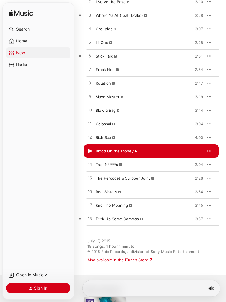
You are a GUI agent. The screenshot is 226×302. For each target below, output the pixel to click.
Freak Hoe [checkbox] (105, 69)
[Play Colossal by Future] (90, 124)
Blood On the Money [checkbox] (115, 151)
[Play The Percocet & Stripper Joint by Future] (90, 178)
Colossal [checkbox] (103, 124)
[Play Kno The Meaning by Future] (90, 205)
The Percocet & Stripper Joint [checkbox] (123, 178)
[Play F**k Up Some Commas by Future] (90, 218)
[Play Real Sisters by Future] (90, 191)
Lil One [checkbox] (102, 42)
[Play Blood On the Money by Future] (90, 151)
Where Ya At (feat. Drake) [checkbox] (119, 15)
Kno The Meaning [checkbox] (112, 205)
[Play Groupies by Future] (90, 29)
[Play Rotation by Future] (90, 83)
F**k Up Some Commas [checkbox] (117, 218)
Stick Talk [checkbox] (104, 56)
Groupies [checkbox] (104, 29)
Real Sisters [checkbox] (106, 191)
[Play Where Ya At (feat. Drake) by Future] (90, 15)
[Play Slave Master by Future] (90, 96)
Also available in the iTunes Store (117, 259)
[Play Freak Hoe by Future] (90, 69)
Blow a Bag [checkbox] (106, 110)
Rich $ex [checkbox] (103, 137)
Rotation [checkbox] (103, 83)
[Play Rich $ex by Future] (90, 137)
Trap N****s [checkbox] (107, 164)
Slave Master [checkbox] (107, 96)
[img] (21, 13)
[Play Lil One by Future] (90, 42)
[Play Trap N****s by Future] (90, 164)
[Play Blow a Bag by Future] (90, 110)
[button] (38, 29)
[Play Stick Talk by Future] (90, 56)
